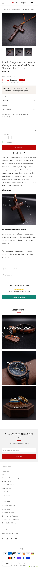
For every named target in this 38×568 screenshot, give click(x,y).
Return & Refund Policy (10, 478)
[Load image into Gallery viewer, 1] (10, 52)
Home (6, 9)
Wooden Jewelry (8, 512)
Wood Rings (6, 509)
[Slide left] (4, 52)
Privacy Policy (7, 481)
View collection (19, 336)
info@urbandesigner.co (10, 533)
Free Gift (5, 492)
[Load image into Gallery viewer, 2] (19, 52)
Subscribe (19, 456)
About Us (5, 471)
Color (4, 96)
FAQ (3, 474)
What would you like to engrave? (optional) (15, 115)
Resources (6, 495)
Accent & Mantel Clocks (10, 519)
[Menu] (3, 3)
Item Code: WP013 (8, 77)
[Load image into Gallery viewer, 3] (28, 52)
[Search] (35, 3)
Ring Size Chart (7, 488)
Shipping (4, 83)
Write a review (19, 297)
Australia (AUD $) (18, 549)
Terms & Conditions (9, 485)
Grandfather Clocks (9, 523)
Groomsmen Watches (10, 516)
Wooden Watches (8, 506)
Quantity (5, 134)
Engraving (6, 105)
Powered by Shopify (19, 563)
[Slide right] (33, 52)
